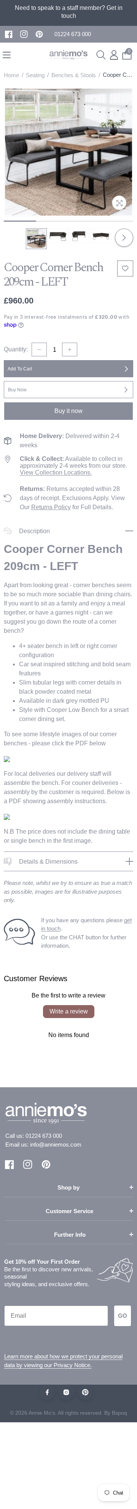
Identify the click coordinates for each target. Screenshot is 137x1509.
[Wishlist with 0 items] (125, 268)
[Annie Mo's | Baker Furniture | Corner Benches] (7, 758)
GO (122, 1315)
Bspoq (119, 1413)
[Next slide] (124, 238)
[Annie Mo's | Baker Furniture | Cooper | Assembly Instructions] (7, 816)
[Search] (101, 55)
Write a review (68, 1011)
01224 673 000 (43, 1136)
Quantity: (16, 349)
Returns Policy (51, 507)
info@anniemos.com (55, 1144)
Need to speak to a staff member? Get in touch (69, 12)
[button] (72, 34)
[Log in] (114, 55)
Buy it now (68, 411)
